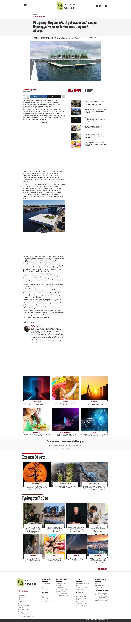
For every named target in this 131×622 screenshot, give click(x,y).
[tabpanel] (87, 123)
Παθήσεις (78, 585)
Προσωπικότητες (99, 585)
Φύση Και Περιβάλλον (39, 16)
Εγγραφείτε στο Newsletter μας (65, 441)
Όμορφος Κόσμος (62, 579)
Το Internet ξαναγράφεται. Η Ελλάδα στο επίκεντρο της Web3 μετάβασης (65, 435)
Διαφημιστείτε (22, 601)
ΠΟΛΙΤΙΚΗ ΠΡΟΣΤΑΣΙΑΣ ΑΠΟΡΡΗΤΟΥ (65, 448)
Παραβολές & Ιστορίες (62, 589)
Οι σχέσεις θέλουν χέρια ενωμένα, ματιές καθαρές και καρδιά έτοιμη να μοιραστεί (95, 144)
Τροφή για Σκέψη (99, 587)
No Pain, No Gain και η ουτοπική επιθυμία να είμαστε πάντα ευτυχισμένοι (94, 127)
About (25, 322)
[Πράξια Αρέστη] (27, 331)
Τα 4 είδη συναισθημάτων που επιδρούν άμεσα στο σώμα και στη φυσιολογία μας (94, 135)
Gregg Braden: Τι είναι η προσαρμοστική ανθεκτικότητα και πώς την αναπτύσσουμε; (95, 119)
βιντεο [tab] (89, 91)
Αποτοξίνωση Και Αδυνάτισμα (47, 597)
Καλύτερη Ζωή (33, 525)
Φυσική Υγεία (80, 589)
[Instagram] (103, 6)
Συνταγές (44, 602)
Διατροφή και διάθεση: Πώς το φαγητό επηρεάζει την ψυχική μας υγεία (37, 435)
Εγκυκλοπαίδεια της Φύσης (82, 599)
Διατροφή (45, 593)
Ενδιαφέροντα (33, 556)
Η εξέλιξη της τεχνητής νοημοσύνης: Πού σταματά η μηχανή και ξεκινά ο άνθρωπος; (94, 435)
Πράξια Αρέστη (26, 92)
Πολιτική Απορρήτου (23, 605)
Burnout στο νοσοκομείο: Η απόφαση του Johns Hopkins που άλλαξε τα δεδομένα (95, 111)
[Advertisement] (44, 147)
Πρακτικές (45, 590)
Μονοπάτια (45, 588)
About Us (20, 599)
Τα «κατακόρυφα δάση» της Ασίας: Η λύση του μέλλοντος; (65, 486)
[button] (25, 6)
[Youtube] (106, 6)
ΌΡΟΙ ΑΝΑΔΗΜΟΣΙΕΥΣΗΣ (24, 609)
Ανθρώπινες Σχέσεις (61, 583)
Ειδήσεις (35, 14)
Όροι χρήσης (21, 603)
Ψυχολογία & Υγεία (54, 525)
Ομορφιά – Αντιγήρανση (82, 601)
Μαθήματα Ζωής (60, 587)
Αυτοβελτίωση (94, 525)
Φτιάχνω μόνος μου (82, 604)
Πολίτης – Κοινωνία (61, 591)
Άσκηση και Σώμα (81, 596)
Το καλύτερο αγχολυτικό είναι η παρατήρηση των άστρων (76, 559)
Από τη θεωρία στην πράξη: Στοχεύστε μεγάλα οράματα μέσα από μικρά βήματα (94, 403)
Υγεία (78, 579)
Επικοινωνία (21, 607)
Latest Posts (31, 322)
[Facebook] (97, 6)
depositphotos (22, 595)
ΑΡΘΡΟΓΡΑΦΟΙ (21, 597)
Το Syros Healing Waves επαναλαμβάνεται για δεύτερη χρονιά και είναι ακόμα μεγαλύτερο (98, 560)
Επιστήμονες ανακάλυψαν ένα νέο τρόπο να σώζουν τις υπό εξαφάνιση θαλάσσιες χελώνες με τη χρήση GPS (94, 488)
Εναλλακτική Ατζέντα (101, 590)
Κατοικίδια (59, 585)
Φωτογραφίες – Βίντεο (62, 595)
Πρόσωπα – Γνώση (100, 579)
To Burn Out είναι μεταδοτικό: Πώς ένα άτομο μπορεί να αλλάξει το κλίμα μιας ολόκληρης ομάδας (94, 102)
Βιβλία (54, 556)
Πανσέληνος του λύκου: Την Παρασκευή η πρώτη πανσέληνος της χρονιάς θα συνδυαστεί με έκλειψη (36, 488)
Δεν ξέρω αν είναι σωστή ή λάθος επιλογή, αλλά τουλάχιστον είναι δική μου (36, 403)
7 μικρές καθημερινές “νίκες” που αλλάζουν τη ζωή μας (65, 403)
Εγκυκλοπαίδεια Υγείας (82, 583)
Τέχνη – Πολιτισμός (61, 593)
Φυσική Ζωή (79, 592)
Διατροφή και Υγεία (47, 600)
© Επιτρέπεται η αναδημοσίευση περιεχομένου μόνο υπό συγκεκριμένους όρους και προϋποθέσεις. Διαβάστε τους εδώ (27, 614)
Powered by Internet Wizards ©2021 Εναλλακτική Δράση (96, 619)
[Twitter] (100, 6)
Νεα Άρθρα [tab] (74, 91)
